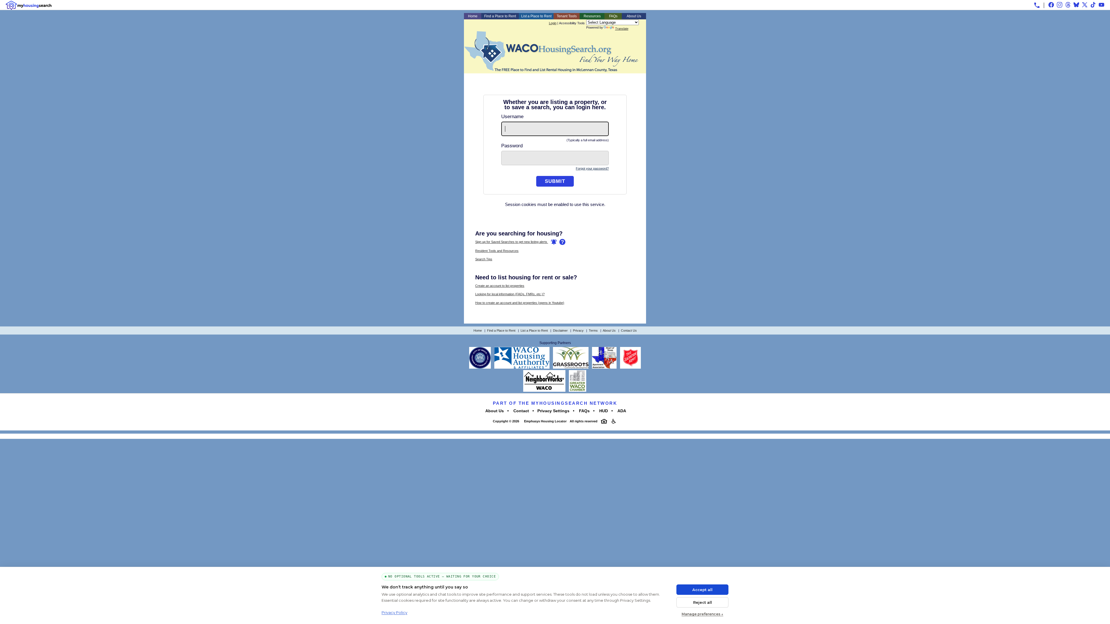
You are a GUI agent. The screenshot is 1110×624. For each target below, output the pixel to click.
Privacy (578, 330)
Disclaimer (560, 330)
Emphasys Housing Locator (545, 421)
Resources (592, 16)
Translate (621, 28)
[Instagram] (1059, 5)
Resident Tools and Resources (497, 250)
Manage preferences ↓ (702, 614)
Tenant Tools (567, 16)
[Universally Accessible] (613, 421)
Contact (520, 410)
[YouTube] (1101, 5)
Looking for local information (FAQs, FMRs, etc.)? (510, 294)
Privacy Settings (553, 410)
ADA (621, 410)
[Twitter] (1084, 5)
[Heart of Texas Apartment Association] (604, 367)
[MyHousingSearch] (28, 5)
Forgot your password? (592, 168)
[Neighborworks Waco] (544, 390)
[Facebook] (1051, 5)
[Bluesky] (1076, 5)
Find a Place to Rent (500, 16)
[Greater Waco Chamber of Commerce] (577, 390)
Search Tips (483, 259)
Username (512, 116)
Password (512, 145)
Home (473, 16)
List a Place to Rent (536, 16)
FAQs (613, 16)
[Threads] (1068, 5)
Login (552, 23)
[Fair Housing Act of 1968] (604, 421)
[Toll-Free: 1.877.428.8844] (1036, 5)
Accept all (702, 589)
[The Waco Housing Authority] (522, 367)
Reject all (702, 602)
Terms (593, 330)
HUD (603, 410)
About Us (634, 16)
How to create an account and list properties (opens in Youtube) (519, 302)
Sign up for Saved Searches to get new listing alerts (511, 242)
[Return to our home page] (551, 69)
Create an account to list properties (499, 285)
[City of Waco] (480, 367)
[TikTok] (1093, 5)
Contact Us (629, 330)
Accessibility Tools (572, 23)
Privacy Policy (394, 612)
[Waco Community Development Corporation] (571, 367)
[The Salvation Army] (630, 367)
